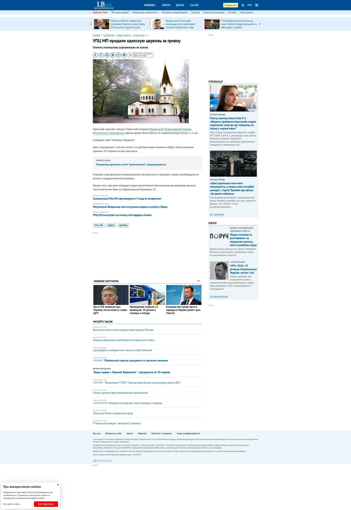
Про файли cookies (11, 504)
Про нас (97, 433)
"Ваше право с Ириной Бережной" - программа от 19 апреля (131, 372)
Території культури (213, 12)
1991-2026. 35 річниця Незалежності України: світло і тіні (243, 269)
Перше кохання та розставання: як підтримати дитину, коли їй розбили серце (243, 240)
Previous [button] (91, 24)
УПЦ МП (98, 225)
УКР (249, 5)
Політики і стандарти (161, 433)
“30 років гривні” (120, 12)
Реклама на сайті (113, 433)
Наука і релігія (124, 35)
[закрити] (58, 485)
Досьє (180, 5)
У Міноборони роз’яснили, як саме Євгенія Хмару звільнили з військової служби (239, 24)
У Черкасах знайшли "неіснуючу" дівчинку (117, 423)
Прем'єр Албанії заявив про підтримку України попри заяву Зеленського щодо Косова (127, 24)
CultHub (195, 12)
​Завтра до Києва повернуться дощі (113, 413)
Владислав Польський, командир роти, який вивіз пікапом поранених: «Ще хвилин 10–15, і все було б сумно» (181, 27)
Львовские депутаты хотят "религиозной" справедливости (131, 164)
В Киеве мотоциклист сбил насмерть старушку (128, 403)
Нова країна (246, 12)
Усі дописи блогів (219, 296)
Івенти (130, 433)
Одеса (111, 225)
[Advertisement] (147, 254)
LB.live (194, 5)
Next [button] (260, 24)
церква (123, 225)
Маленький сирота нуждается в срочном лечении (131, 360)
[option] (120, 24)
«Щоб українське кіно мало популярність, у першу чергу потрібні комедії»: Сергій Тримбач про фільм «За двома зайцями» (232, 188)
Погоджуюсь (46, 504)
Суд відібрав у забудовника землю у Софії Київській (122, 350)
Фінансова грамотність (145, 12)
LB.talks (232, 12)
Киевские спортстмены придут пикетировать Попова (123, 330)
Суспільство (108, 35)
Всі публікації (217, 214)
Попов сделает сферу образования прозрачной (120, 393)
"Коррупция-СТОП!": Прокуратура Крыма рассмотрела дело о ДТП (137, 382)
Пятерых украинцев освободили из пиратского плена (124, 340)
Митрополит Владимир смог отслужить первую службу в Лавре (130, 207)
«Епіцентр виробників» (175, 12)
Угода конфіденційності (188, 433)
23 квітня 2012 (138, 35)
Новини (149, 5)
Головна (97, 35)
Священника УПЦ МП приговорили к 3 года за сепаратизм (127, 198)
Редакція (142, 433)
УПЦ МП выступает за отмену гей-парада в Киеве (122, 215)
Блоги (166, 5)
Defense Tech (100, 12)
